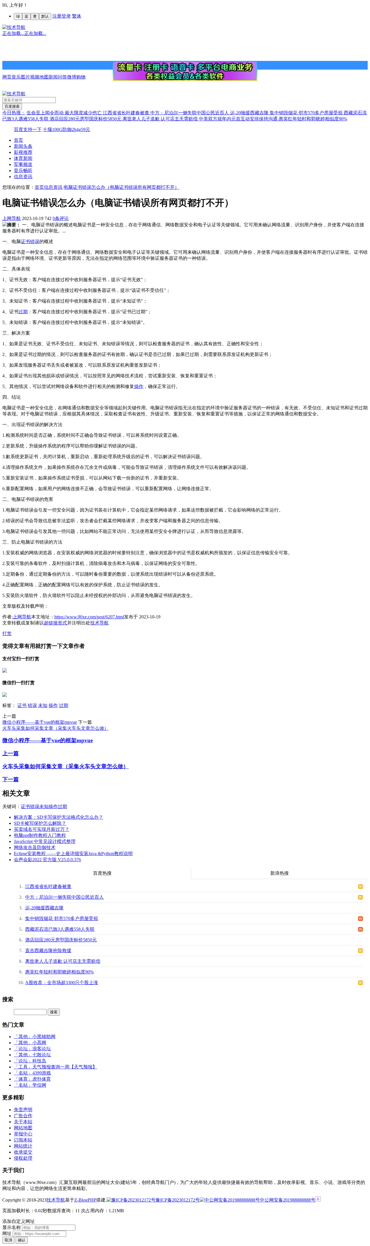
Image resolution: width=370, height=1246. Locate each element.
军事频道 (23, 164)
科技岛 (39, 1060)
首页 (18, 140)
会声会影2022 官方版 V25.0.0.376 (47, 859)
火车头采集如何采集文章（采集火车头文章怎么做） (55, 728)
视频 (34, 76)
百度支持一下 (28, 129)
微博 (71, 76)
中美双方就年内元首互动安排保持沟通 (239, 118)
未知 (42, 705)
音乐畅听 (23, 170)
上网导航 (11, 218)
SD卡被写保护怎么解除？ (40, 823)
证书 (25, 241)
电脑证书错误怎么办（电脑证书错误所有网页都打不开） (121, 187)
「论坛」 (23, 1048)
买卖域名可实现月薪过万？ (41, 829)
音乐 (16, 76)
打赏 (7, 633)
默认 (45, 16)
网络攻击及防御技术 (35, 847)
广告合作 (23, 1115)
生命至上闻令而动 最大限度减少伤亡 (65, 112)
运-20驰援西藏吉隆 (250, 112)
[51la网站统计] (318, 1199)
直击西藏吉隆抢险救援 (48, 950)
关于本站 (23, 1121)
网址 (7, 1233)
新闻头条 (23, 146)
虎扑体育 (41, 1079)
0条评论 (61, 218)
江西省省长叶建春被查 (126, 112)
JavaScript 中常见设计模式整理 (44, 841)
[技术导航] (13, 27)
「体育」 (23, 1079)
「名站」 (23, 1072)
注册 (57, 16)
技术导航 (99, 622)
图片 (25, 76)
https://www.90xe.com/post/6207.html (89, 616)
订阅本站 (23, 1139)
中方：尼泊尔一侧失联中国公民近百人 (190, 112)
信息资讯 (23, 176)
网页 (7, 76)
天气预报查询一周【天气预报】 (64, 1066)
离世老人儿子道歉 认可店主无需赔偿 (161, 118)
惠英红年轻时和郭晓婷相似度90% (313, 118)
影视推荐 (23, 152)
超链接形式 (55, 622)
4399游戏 (41, 1072)
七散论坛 (41, 1054)
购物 (81, 76)
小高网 (39, 1042)
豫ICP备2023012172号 (178, 1199)
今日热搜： (13, 112)
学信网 (39, 1085)
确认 (21, 1240)
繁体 (76, 16)
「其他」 (23, 1036)
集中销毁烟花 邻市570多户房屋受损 (307, 112)
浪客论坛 (41, 1048)
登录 (66, 16)
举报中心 (23, 1133)
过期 (23, 311)
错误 (34, 241)
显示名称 (11, 1227)
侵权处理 (23, 1158)
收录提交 (23, 1152)
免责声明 (23, 1109)
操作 (138, 386)
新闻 (53, 76)
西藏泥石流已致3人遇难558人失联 (60, 929)
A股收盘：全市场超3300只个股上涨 (61, 982)
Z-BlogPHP (85, 1199)
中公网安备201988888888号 (287, 1199)
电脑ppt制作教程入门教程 (40, 835)
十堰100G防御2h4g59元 (66, 129)
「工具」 (23, 1066)
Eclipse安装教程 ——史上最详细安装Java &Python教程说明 (73, 853)
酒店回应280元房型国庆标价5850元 (86, 118)
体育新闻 (23, 158)
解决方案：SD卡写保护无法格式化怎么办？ (58, 817)
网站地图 (23, 1127)
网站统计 (23, 1146)
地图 (44, 76)
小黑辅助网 (44, 1036)
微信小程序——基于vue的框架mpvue (39, 722)
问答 (62, 76)
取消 (8, 1240)
